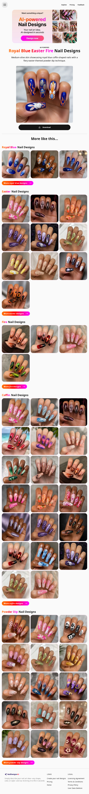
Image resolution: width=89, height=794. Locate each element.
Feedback (81, 5)
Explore (64, 5)
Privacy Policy (73, 785)
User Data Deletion (75, 788)
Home (49, 785)
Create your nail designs (56, 778)
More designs (15, 183)
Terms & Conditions (75, 782)
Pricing (72, 5)
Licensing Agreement (76, 778)
